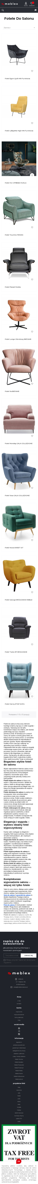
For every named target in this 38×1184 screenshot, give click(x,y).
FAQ (19, 1020)
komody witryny (19, 1115)
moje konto (19, 1011)
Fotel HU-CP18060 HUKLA (15, 183)
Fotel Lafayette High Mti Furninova (19, 131)
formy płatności (19, 1017)
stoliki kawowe (19, 1113)
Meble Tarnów (19, 1059)
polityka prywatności (19, 1045)
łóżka (19, 1101)
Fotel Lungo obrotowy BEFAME (18, 339)
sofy (19, 1093)
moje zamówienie (19, 1014)
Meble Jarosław (19, 1062)
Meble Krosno (19, 1073)
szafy (19, 1121)
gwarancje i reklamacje (19, 1048)
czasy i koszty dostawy (19, 1056)
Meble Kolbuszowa (19, 1076)
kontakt (19, 1003)
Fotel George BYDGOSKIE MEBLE (18, 600)
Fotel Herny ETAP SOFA (14, 704)
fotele (19, 1096)
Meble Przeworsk (19, 1065)
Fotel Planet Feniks (13, 287)
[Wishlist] (31, 3)
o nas (19, 1001)
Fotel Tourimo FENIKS (14, 235)
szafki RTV (19, 1118)
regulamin (19, 1042)
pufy (19, 1098)
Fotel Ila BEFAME (12, 391)
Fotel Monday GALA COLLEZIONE (18, 443)
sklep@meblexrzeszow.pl (20, 987)
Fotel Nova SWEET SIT (14, 548)
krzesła (19, 1107)
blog (19, 1087)
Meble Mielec (19, 1070)
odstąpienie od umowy (19, 1050)
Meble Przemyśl (19, 1068)
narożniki (19, 1090)
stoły (19, 1104)
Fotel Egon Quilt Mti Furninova (17, 79)
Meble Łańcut (19, 1079)
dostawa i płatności (19, 1053)
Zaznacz (19, 28)
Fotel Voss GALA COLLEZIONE (17, 496)
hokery (19, 1110)
